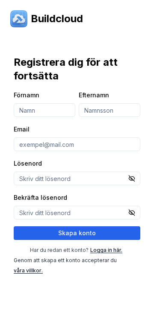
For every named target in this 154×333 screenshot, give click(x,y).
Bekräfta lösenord (40, 197)
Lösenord (28, 163)
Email (22, 129)
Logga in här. (106, 250)
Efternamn (94, 95)
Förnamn (26, 95)
